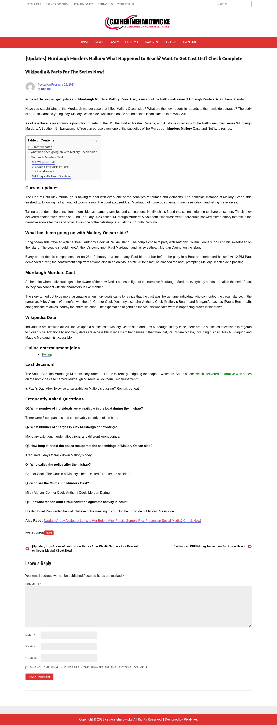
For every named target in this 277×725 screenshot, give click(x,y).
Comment (33, 584)
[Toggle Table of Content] (92, 141)
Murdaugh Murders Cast (47, 157)
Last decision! (45, 171)
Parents (151, 42)
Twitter (46, 355)
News (99, 42)
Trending (189, 42)
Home (85, 42)
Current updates (41, 147)
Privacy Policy (83, 4)
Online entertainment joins (53, 166)
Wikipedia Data (46, 162)
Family (114, 42)
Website (31, 658)
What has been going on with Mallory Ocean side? (64, 152)
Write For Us (125, 4)
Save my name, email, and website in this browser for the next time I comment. (89, 667)
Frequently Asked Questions (54, 176)
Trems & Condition (57, 4)
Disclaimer (34, 4)
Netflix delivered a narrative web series (223, 374)
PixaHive (190, 719)
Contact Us (105, 4)
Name (30, 635)
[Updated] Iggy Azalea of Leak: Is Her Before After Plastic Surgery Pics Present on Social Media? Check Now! (122, 520)
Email (30, 646)
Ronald (46, 88)
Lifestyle (132, 42)
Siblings (170, 42)
